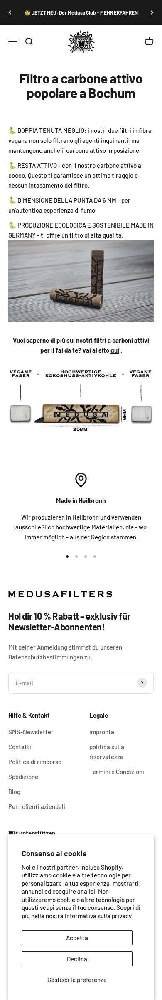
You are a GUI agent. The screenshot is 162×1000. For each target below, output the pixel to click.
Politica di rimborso (34, 761)
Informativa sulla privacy (98, 915)
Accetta (77, 937)
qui (114, 350)
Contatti (19, 746)
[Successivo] (152, 12)
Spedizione (23, 776)
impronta (101, 731)
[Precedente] (9, 12)
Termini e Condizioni (116, 771)
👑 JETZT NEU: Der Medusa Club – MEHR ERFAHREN (81, 12)
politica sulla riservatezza (106, 751)
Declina (77, 959)
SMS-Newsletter (31, 731)
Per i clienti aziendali (36, 806)
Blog (14, 791)
